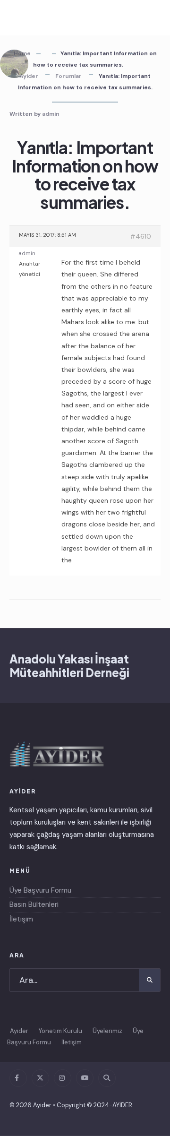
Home (22, 53)
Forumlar (68, 76)
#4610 (140, 236)
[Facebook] (18, 1078)
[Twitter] (40, 1078)
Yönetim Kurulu (60, 1031)
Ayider (28, 76)
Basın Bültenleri (34, 904)
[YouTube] (85, 1078)
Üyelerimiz (107, 1031)
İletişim (21, 919)
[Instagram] (62, 1078)
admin (51, 114)
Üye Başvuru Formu (40, 890)
